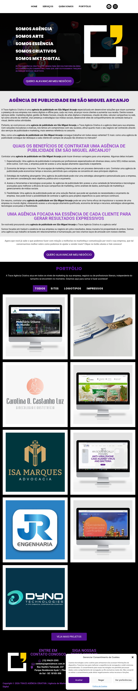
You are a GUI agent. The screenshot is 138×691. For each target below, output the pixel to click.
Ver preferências (123, 680)
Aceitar (79, 680)
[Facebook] (108, 6)
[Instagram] (115, 6)
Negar (101, 680)
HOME (34, 6)
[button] (132, 657)
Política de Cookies (100, 686)
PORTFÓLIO (85, 6)
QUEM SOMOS (66, 6)
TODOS (40, 288)
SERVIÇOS (48, 6)
